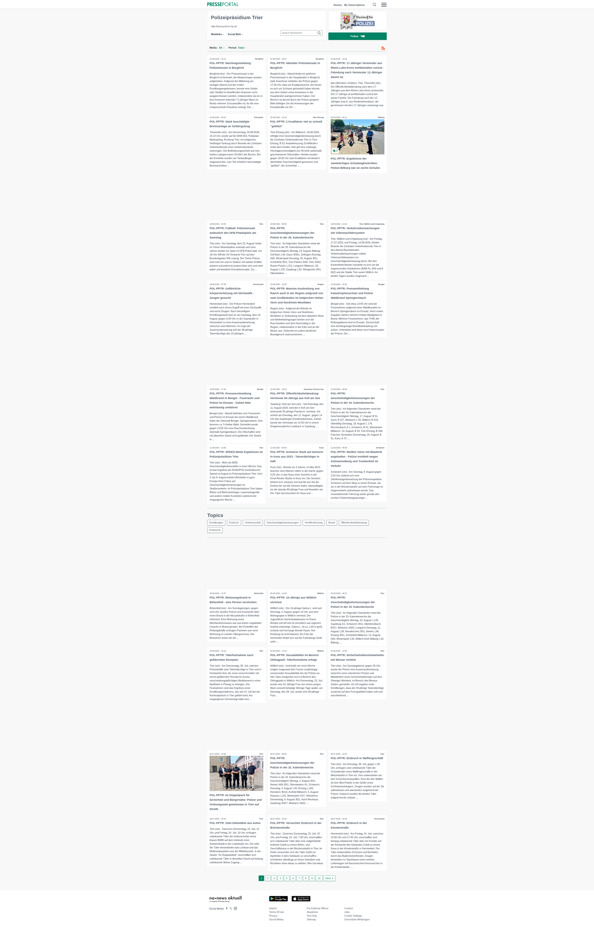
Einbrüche (215, 530)
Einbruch (234, 522)
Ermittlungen (216, 522)
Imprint (273, 908)
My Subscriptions (354, 5)
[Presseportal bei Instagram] (234, 908)
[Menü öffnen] (384, 4)
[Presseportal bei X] (230, 908)
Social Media (276, 919)
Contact (348, 908)
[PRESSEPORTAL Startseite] (222, 4)
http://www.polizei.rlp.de (224, 26)
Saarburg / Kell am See (314, 389)
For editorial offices (317, 908)
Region (321, 284)
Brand (331, 522)
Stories (338, 5)
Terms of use (276, 912)
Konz (321, 448)
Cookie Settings (353, 915)
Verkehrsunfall (253, 522)
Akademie (312, 912)
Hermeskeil (258, 284)
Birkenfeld (258, 593)
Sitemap (311, 919)
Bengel (381, 284)
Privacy (273, 915)
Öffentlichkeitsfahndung (354, 522)
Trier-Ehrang (318, 117)
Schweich (380, 448)
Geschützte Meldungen (357, 919)
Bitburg (381, 117)
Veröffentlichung (314, 522)
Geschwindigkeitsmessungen (283, 522)
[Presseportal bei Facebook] (226, 908)
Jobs (347, 912)
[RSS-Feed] (383, 48)
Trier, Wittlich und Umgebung (371, 224)
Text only (312, 915)
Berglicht (259, 59)
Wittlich (320, 593)
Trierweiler (258, 117)
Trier (261, 224)
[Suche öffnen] (375, 4)
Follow (354, 36)
